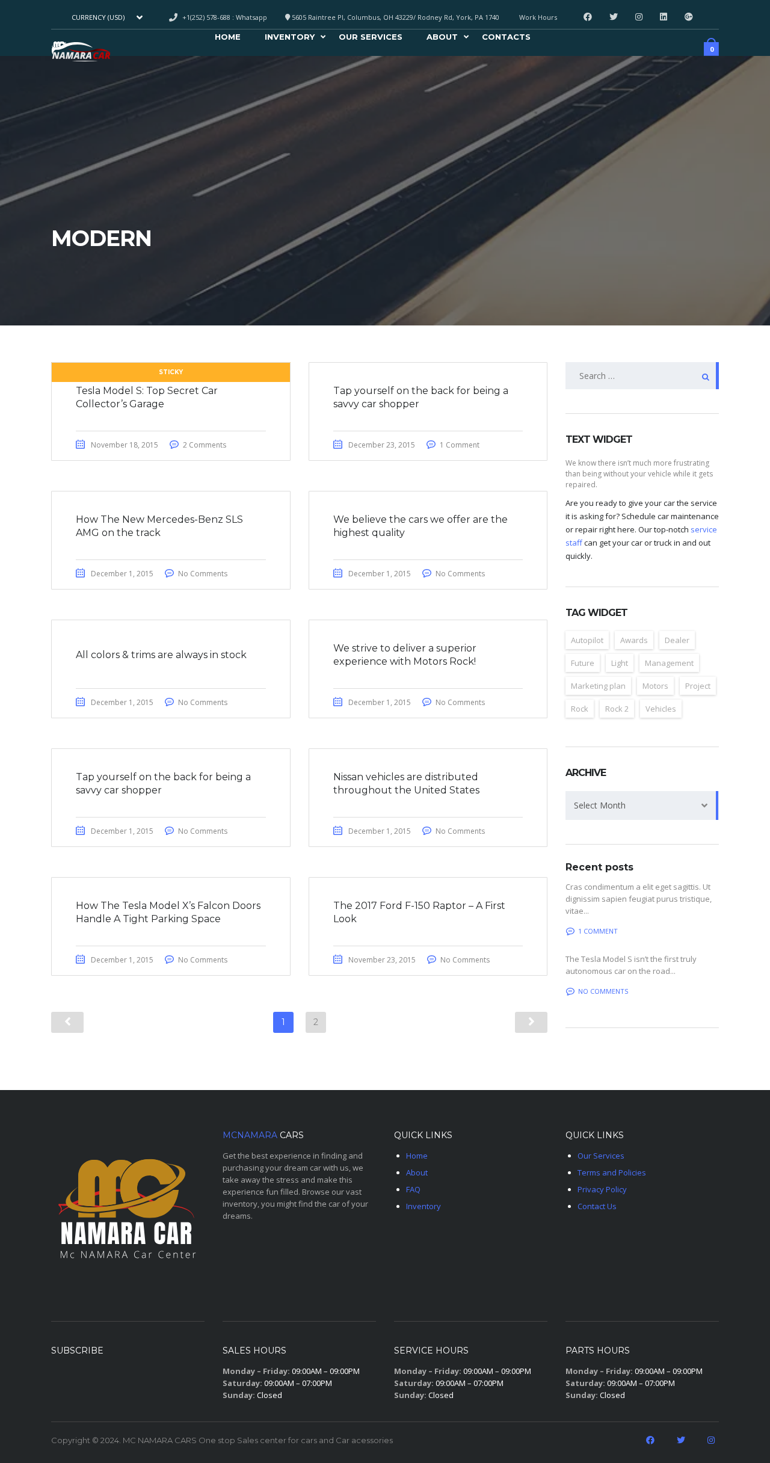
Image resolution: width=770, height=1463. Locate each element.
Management (669, 663)
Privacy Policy (602, 1189)
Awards (634, 640)
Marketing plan (598, 685)
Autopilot (587, 640)
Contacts (506, 38)
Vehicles (660, 708)
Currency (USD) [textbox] (98, 17)
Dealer (677, 640)
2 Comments (204, 445)
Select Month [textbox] (600, 805)
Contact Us (597, 1206)
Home (228, 38)
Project (697, 685)
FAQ (413, 1189)
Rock (579, 708)
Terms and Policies (612, 1172)
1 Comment (459, 445)
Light (619, 663)
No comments (603, 991)
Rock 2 (617, 708)
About (442, 38)
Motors (655, 685)
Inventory (290, 38)
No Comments (202, 573)
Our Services (370, 38)
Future (582, 663)
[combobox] (106, 17)
